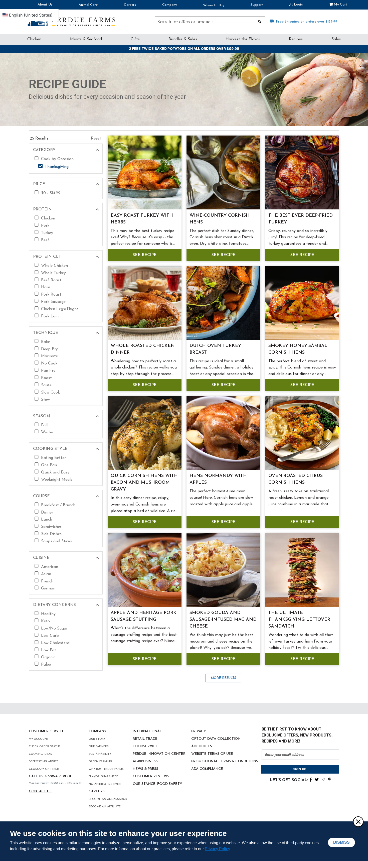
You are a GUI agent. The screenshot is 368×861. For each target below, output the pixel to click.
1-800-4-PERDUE (58, 776)
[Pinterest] (329, 779)
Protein (42, 209)
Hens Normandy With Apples (218, 479)
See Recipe (144, 255)
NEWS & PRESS (145, 769)
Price (39, 184)
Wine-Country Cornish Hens (220, 219)
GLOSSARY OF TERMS (44, 769)
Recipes (296, 39)
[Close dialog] (358, 821)
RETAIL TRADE (145, 739)
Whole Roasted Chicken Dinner (143, 349)
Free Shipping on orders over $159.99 (306, 22)
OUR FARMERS (99, 746)
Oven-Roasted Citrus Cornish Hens (295, 479)
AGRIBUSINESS (145, 761)
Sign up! (300, 769)
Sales (336, 39)
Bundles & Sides (182, 39)
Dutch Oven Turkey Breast (215, 349)
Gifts (135, 39)
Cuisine (41, 558)
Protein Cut (47, 257)
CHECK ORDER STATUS (45, 746)
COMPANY (98, 731)
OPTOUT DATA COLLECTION (216, 739)
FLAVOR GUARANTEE (103, 776)
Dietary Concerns (54, 605)
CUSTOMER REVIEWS (151, 776)
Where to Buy (213, 5)
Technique (45, 333)
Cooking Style (50, 449)
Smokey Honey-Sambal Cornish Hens (297, 349)
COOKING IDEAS (40, 754)
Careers (130, 5)
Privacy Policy (217, 849)
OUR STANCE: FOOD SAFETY (157, 784)
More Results (223, 678)
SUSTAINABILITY (100, 754)
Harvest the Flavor (243, 39)
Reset (96, 139)
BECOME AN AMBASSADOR (108, 799)
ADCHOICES (201, 746)
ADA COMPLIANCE (207, 769)
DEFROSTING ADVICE (44, 761)
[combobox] (210, 22)
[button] (296, 4)
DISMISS (341, 842)
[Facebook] (311, 779)
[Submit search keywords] (260, 21)
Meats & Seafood (86, 39)
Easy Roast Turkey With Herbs (142, 219)
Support (257, 5)
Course (41, 496)
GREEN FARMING (100, 761)
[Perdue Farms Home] (71, 20)
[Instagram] (323, 779)
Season (41, 416)
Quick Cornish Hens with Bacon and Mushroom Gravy (144, 483)
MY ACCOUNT (39, 739)
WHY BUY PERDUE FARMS (106, 769)
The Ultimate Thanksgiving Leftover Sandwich (299, 620)
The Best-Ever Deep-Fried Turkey (300, 219)
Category (44, 150)
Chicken (34, 39)
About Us (45, 5)
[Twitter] (317, 779)
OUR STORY (97, 739)
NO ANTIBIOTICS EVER (105, 784)
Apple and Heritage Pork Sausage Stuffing (143, 616)
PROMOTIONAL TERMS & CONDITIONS (224, 761)
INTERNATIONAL (147, 731)
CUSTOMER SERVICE (46, 731)
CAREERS (97, 791)
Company (169, 5)
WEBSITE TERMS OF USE (212, 754)
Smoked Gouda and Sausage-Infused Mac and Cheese (223, 620)
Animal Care (88, 5)
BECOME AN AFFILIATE (105, 806)
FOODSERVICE (145, 746)
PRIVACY (198, 731)
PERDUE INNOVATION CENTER (159, 754)
